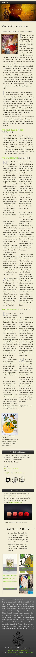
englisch (8, 445)
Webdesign (12, 652)
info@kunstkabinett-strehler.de (17, 650)
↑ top (18, 654)
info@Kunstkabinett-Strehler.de (14, 473)
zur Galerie (7, 132)
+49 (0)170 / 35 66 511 (11, 468)
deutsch (3, 445)
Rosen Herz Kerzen (15, 502)
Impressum (29, 652)
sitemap (20, 652)
